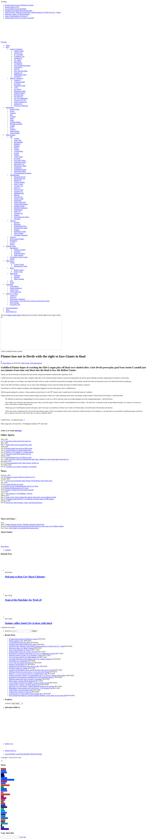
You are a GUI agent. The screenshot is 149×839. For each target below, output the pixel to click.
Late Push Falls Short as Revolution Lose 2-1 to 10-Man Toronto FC (31, 659)
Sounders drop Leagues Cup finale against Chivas (25, 684)
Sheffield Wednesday (21, 208)
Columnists (9, 284)
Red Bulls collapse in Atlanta (18, 668)
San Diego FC (18, 96)
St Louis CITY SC (20, 100)
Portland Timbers (19, 93)
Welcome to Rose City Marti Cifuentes (17, 14)
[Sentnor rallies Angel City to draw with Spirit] (16, 617)
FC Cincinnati (18, 54)
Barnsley (17, 222)
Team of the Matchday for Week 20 (16, 16)
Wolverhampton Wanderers (22, 173)
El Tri (12, 127)
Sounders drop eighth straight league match (18, 10)
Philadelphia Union (20, 75)
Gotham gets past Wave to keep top (20, 692)
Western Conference (16, 78)
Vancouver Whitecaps (21, 106)
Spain (12, 118)
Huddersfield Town (20, 226)
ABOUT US (9, 744)
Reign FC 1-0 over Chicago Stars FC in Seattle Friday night (28, 673)
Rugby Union (18, 272)
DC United (17, 60)
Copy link (23, 837)
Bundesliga (13, 241)
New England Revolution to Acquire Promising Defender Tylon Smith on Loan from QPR (38, 695)
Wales (12, 120)
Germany (13, 113)
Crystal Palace (18, 151)
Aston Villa (17, 140)
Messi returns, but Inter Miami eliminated (22, 681)
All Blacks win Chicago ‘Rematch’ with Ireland (21, 466)
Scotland (13, 116)
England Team (14, 109)
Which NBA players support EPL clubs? (19, 445)
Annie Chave (14, 290)
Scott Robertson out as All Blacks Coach (18, 457)
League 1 (13, 220)
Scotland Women (19, 253)
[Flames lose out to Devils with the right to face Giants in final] (31, 349)
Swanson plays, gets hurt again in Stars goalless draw (26, 694)
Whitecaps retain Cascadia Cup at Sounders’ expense (26, 655)
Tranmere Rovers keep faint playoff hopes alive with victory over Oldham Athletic (37, 526)
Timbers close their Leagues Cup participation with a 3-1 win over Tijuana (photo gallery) (37, 675)
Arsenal (16, 138)
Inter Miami (17, 62)
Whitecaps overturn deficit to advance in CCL (20, 477)
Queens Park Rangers (21, 204)
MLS (7, 47)
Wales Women (18, 255)
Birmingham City (19, 179)
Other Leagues (10, 135)
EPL (11, 137)
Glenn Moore (14, 286)
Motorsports (14, 273)
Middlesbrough (19, 193)
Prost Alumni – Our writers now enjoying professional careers (29, 301)
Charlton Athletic (19, 182)
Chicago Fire (18, 53)
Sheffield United (19, 206)
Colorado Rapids (19, 82)
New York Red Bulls (20, 71)
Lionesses (17, 252)
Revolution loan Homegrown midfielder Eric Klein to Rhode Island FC (32, 677)
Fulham (16, 155)
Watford (16, 215)
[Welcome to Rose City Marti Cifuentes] (16, 570)
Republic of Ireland (16, 124)
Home (8, 45)
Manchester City (19, 164)
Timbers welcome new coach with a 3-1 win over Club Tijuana (29, 672)
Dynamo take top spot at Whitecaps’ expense (19, 5)
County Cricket (19, 264)
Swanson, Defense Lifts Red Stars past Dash (19, 490)
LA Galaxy (17, 89)
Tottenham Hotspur (20, 169)
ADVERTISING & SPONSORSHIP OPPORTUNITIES (23, 754)
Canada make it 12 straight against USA (18, 450)
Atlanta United (18, 51)
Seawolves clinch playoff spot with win (18, 441)
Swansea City (18, 213)
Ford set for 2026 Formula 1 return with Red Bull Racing (24, 502)
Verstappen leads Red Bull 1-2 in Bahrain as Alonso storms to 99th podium (30, 499)
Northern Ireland (15, 122)
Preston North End (20, 202)
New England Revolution (22, 65)
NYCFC (17, 69)
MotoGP (17, 277)
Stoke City (17, 211)
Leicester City (18, 191)
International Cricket (20, 266)
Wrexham (17, 219)
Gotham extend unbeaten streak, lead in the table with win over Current (32, 670)
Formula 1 (17, 275)
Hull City (17, 188)
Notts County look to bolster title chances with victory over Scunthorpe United (31, 497)
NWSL (12, 259)
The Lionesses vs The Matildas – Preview (19, 493)
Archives (8, 703)
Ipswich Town (18, 189)
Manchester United (20, 166)
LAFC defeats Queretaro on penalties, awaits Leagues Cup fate (29, 683)
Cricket (12, 262)
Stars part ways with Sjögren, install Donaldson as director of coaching (31, 686)
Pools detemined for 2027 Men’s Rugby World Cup (22, 463)
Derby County (18, 184)
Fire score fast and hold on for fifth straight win (24, 657)
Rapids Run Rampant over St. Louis (16, 488)
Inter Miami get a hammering (18, 661)
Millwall (16, 195)
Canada (12, 126)
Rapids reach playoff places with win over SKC (24, 666)
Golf (11, 281)
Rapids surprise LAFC (12, 7)
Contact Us (13, 295)
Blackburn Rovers (20, 177)
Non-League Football (17, 239)
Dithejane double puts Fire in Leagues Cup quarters (25, 679)
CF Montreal (18, 64)
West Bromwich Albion (21, 217)
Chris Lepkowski (15, 292)
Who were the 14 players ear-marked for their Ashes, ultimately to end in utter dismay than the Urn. (37, 459)
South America (14, 131)
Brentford (17, 144)
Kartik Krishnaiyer (16, 288)
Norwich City (18, 197)
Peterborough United (20, 228)
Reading (16, 230)
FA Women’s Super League (19, 257)
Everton (16, 153)
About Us (13, 297)
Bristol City (17, 180)
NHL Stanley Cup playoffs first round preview (24, 528)
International (10, 107)
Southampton (18, 210)
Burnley (16, 148)
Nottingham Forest (20, 162)
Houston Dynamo (19, 85)
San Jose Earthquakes (21, 98)
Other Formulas (19, 279)
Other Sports (10, 261)
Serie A (12, 244)
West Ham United (19, 171)
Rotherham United (20, 231)
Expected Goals (15, 304)
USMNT (13, 129)
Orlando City (18, 73)
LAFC (16, 87)
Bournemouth (18, 142)
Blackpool (17, 224)
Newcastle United (19, 160)
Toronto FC (17, 76)
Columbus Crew (19, 56)
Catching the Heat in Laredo (14, 484)
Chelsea (16, 149)
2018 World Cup (11, 312)
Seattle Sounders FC (20, 102)
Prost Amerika (14, 303)
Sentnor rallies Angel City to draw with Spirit (19, 18)
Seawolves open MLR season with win (18, 454)
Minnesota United (19, 91)
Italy (11, 115)
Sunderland (17, 168)
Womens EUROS (19, 250)
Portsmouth (17, 200)
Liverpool (17, 158)
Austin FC (17, 80)
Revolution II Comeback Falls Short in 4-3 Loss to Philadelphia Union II (32, 653)
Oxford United (18, 199)
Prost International (12, 308)
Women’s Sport (11, 246)
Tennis (12, 283)
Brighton (17, 146)
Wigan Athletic (19, 233)
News (8, 310)
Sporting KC (18, 104)
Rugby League (19, 270)
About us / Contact (12, 293)
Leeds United (18, 157)
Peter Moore (7, 363)
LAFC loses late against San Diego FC (21, 663)
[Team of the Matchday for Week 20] (16, 594)
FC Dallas (17, 84)
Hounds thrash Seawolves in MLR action (19, 448)
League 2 (13, 237)
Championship (14, 175)
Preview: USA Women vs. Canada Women (19, 452)
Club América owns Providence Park (21, 690)
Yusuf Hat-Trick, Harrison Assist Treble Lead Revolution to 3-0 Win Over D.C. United (33, 12)
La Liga (12, 242)
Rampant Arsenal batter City (18, 664)
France (12, 111)
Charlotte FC (18, 58)
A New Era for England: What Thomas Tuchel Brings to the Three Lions (28, 481)
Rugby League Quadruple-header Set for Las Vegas (21, 486)
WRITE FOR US (10, 751)
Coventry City (18, 186)
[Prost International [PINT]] (71, 40)
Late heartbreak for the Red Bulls (15, 9)
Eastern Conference (16, 49)
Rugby (12, 268)
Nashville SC (18, 67)
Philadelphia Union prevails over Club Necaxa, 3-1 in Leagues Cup (30, 688)
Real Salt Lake (18, 95)
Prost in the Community (17, 299)
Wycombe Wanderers (21, 235)
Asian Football (14, 133)
